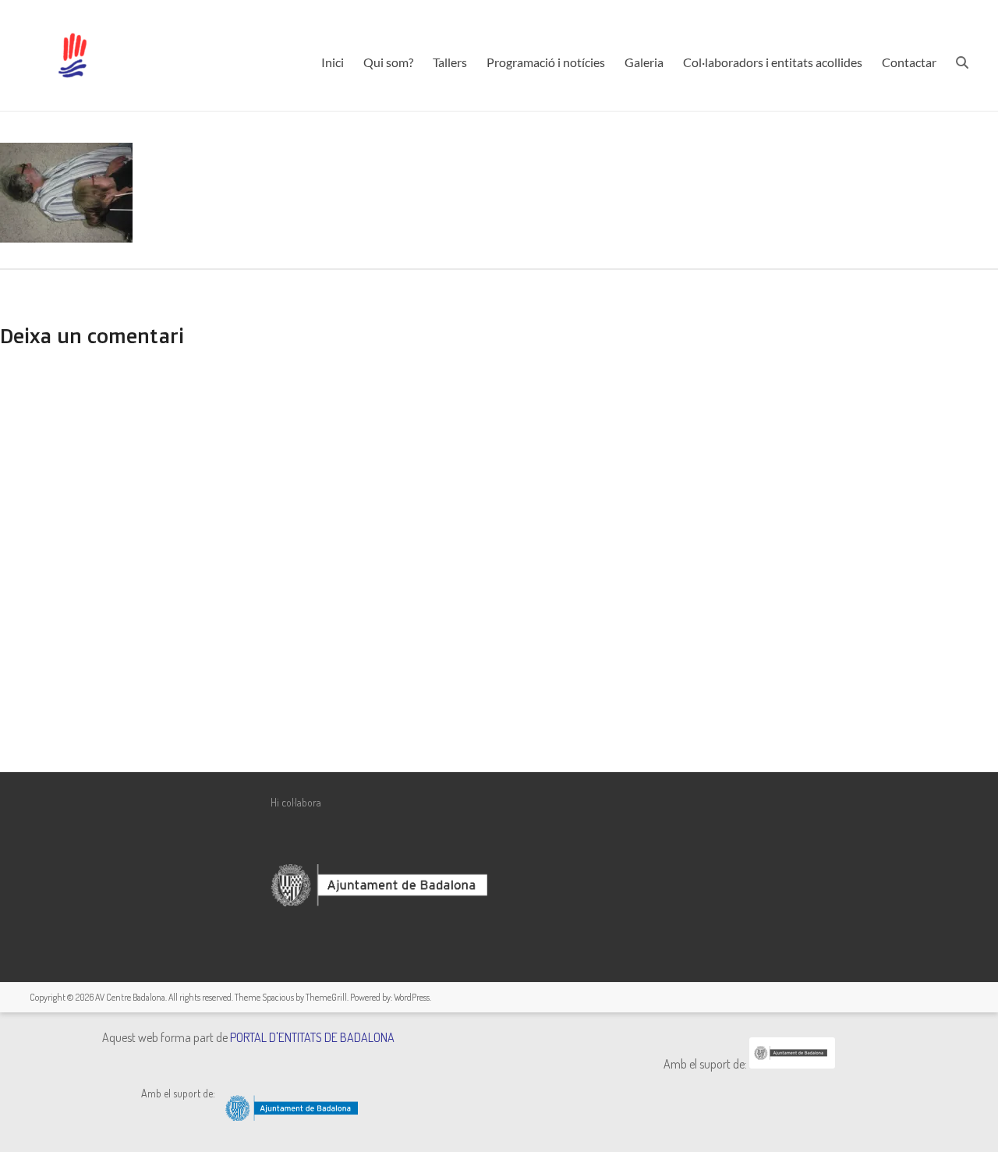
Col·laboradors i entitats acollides (772, 62)
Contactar (909, 62)
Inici (332, 62)
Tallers (450, 62)
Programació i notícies (546, 62)
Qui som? (388, 62)
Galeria (644, 62)
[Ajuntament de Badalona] (792, 1064)
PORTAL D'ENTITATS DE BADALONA (312, 1037)
